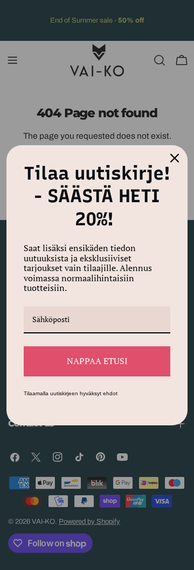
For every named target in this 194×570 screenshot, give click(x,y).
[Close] (175, 158)
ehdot (110, 393)
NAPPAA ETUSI (97, 361)
